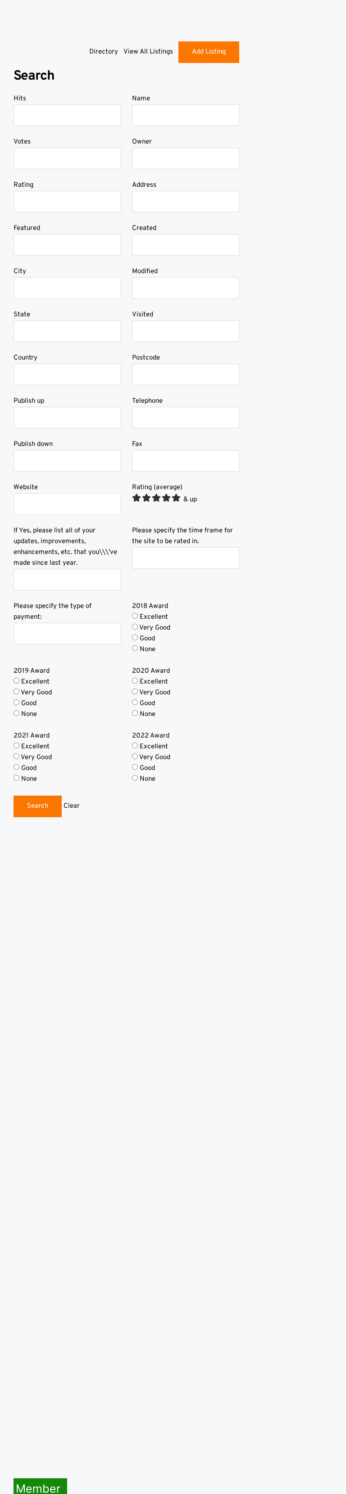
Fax (137, 444)
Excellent (153, 617)
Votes (22, 142)
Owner (142, 142)
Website (26, 487)
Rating (23, 185)
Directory (103, 52)
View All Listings (148, 52)
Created (144, 228)
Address (144, 185)
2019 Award (32, 671)
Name (141, 98)
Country (25, 358)
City (20, 271)
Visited (142, 314)
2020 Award (151, 671)
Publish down (33, 444)
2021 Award (32, 736)
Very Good (154, 628)
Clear (72, 806)
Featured (27, 228)
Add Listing (209, 52)
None (146, 649)
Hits (20, 98)
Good (146, 638)
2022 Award (150, 736)
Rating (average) (157, 487)
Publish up (29, 401)
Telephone (147, 401)
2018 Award (150, 606)
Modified (145, 271)
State (22, 314)
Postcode (146, 358)
